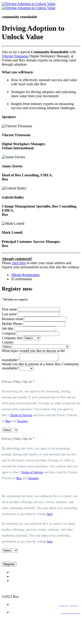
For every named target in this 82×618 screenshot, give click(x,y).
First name (9, 309)
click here (19, 263)
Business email (12, 319)
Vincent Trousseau (15, 56)
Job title (7, 328)
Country (8, 342)
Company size (12, 338)
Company (9, 333)
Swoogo (22, 421)
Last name (9, 314)
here (50, 514)
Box (8, 421)
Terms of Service (21, 415)
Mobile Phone (12, 324)
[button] (9, 564)
